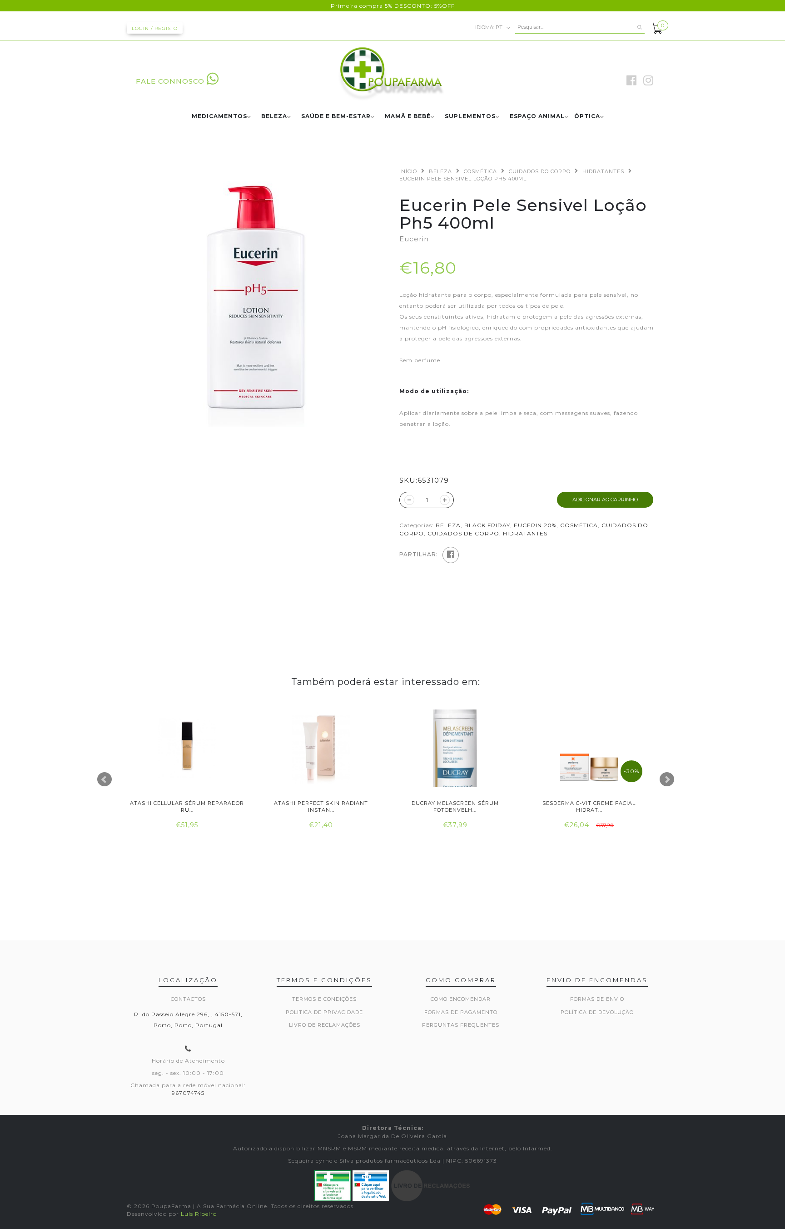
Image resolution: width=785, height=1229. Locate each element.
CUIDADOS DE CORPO (463, 533)
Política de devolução (597, 1012)
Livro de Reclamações (324, 1025)
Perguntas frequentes (460, 1025)
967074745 (188, 1092)
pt (489, 27)
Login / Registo (155, 28)
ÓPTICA (587, 117)
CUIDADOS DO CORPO (540, 171)
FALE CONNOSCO (170, 81)
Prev (104, 779)
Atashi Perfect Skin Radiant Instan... (321, 806)
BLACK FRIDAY (487, 525)
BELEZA (274, 117)
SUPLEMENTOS (470, 117)
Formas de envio (597, 999)
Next (667, 779)
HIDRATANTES (603, 171)
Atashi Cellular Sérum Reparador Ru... (187, 806)
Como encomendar (461, 999)
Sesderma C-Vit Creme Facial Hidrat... (589, 806)
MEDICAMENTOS (219, 117)
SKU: (408, 480)
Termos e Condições (324, 999)
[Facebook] (450, 555)
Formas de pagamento (460, 1012)
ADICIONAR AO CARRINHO (605, 499)
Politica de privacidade (324, 1012)
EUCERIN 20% (535, 525)
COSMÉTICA (480, 171)
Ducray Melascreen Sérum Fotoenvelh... (455, 806)
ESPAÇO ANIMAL (537, 117)
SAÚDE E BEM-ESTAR (336, 117)
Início (408, 171)
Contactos (188, 999)
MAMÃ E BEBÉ (408, 117)
